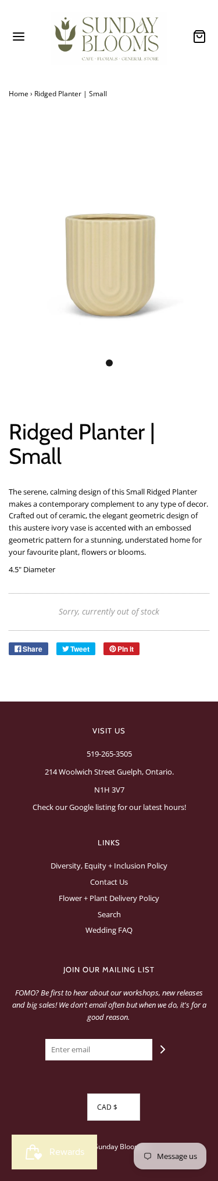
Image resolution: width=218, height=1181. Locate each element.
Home (18, 94)
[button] (109, 242)
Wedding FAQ (109, 930)
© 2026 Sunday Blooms (106, 1146)
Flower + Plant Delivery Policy (109, 898)
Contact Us (109, 882)
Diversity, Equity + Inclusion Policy (109, 865)
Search (109, 914)
